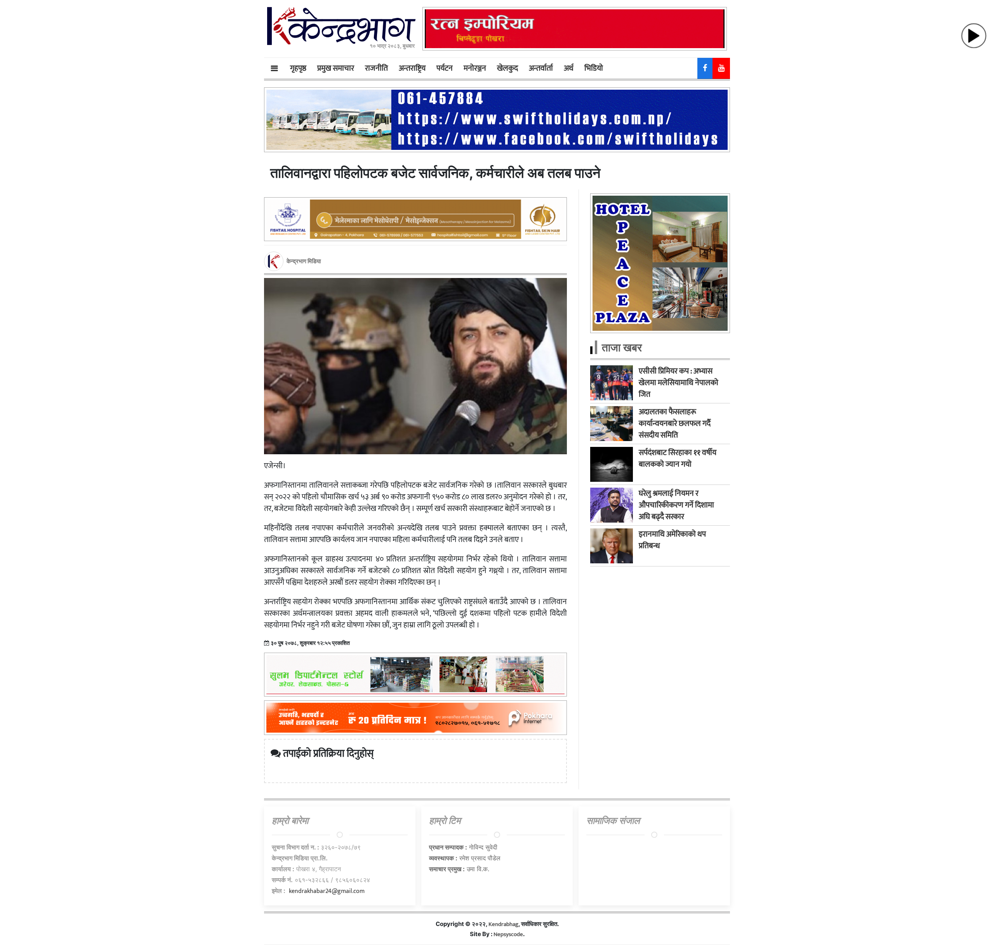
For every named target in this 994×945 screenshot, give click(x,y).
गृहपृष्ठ (298, 68)
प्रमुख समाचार (335, 68)
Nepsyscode (508, 934)
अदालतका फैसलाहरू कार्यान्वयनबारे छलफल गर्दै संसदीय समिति (675, 423)
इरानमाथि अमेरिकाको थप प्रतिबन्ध (672, 540)
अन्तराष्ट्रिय (412, 68)
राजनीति (376, 68)
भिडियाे (593, 68)
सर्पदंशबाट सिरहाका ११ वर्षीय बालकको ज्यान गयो (677, 458)
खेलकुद (507, 68)
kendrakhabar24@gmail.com (327, 891)
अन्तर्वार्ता (541, 68)
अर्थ (568, 68)
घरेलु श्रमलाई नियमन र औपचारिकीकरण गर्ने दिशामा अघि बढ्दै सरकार (676, 505)
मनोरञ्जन (475, 68)
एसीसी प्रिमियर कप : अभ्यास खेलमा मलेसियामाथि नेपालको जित (678, 383)
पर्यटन (444, 68)
